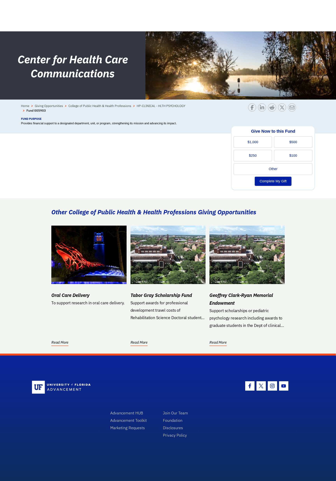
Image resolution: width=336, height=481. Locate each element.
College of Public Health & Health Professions (99, 106)
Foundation (172, 420)
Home (25, 106)
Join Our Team (175, 413)
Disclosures (173, 427)
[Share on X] (283, 110)
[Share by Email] (293, 110)
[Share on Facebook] (253, 110)
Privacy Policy (175, 435)
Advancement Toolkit (128, 420)
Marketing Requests (127, 427)
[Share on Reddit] (273, 110)
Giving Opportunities (49, 106)
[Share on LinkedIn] (263, 110)
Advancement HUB (126, 413)
